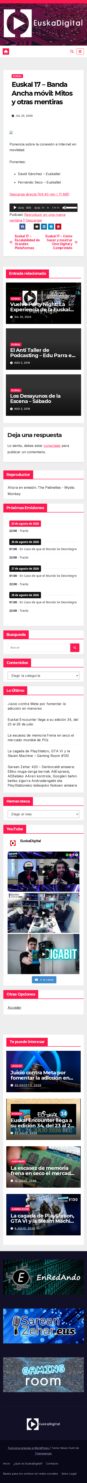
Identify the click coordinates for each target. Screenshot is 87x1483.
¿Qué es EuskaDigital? (28, 1463)
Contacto (52, 1463)
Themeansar (43, 1453)
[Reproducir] (15, 208)
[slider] (70, 207)
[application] (43, 207)
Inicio (6, 1463)
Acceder (14, 1007)
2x (58, 207)
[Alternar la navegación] (80, 51)
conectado (52, 446)
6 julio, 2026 (25, 1228)
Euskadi (17, 1113)
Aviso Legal (68, 1473)
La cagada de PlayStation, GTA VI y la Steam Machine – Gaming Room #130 (43, 1221)
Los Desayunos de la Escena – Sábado (35, 398)
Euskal (17, 76)
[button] (72, 51)
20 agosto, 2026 (28, 1085)
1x (48, 207)
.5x (43, 207)
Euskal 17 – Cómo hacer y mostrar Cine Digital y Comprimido (58, 242)
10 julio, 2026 (26, 1180)
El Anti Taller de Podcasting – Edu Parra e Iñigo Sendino (41, 355)
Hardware (18, 1161)
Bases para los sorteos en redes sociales (30, 1473)
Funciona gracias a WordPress (29, 1448)
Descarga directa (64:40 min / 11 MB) (39, 194)
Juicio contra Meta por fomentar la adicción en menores (40, 1078)
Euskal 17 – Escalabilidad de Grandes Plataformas (27, 242)
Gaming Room (20, 1209)
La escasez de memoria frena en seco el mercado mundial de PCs (42, 1173)
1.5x (54, 207)
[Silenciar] (64, 208)
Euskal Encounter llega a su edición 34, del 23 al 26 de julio (42, 1125)
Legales (17, 1066)
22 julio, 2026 (26, 1132)
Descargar (34, 220)
